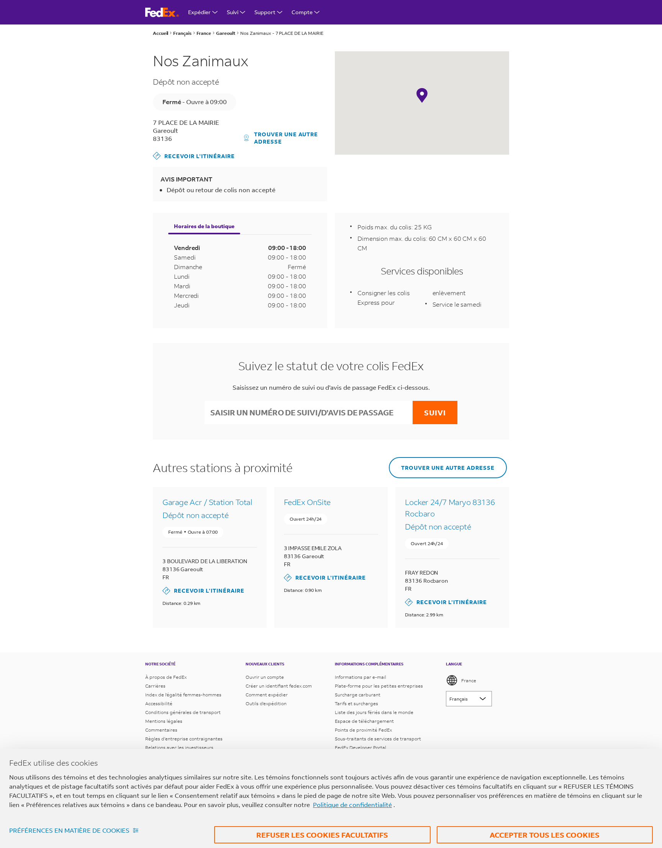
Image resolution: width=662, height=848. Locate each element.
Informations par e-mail (360, 677)
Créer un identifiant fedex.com (279, 686)
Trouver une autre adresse (286, 138)
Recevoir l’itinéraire (194, 155)
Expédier (199, 12)
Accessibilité (158, 703)
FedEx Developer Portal (360, 747)
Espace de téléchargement (364, 721)
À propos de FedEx (166, 677)
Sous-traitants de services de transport (378, 739)
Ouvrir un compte (265, 677)
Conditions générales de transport (183, 712)
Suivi (232, 12)
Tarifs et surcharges (356, 703)
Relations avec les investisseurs (179, 747)
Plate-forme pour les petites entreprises (379, 686)
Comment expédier (267, 695)
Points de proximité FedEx (363, 730)
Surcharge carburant (357, 695)
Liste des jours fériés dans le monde (374, 712)
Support (264, 12)
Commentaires (161, 730)
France (468, 680)
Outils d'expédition (266, 703)
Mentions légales (163, 721)
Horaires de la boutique (204, 226)
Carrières (155, 686)
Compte (302, 12)
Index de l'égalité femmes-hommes (183, 695)
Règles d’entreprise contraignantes (184, 739)
